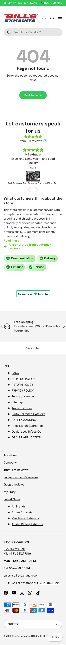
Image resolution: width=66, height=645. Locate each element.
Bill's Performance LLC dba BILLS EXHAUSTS (34, 636)
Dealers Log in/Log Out (27, 431)
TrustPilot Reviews (16, 470)
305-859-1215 (50, 583)
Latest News (12, 499)
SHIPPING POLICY (23, 379)
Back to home (33, 95)
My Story (10, 492)
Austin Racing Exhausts (27, 524)
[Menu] (60, 17)
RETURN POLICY (22, 385)
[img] (33, 136)
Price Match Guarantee (27, 426)
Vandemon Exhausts (25, 518)
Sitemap (17, 402)
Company (10, 462)
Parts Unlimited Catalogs (28, 414)
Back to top (33, 348)
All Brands (18, 506)
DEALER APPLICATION (26, 437)
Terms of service (23, 396)
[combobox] (33, 32)
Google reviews (14, 484)
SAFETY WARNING (24, 420)
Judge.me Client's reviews (21, 477)
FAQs (15, 373)
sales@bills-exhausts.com (21, 575)
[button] (52, 17)
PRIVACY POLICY (23, 390)
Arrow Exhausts (22, 512)
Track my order (22, 408)
